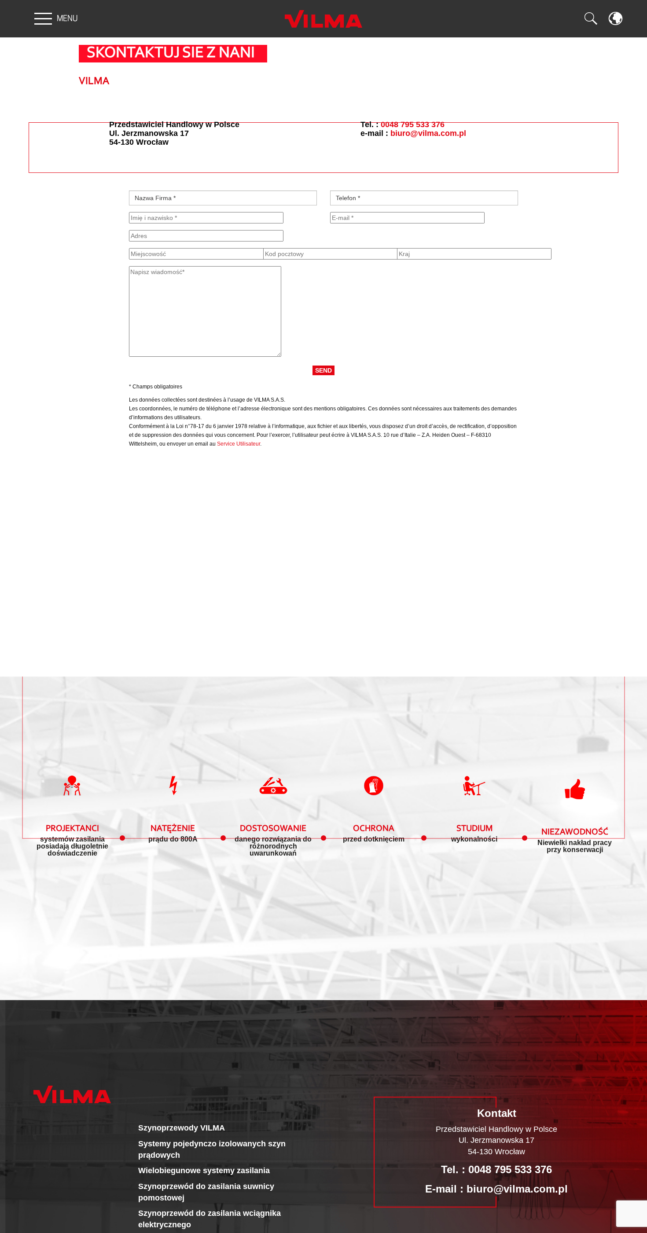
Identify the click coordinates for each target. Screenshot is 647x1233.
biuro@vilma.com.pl (428, 133)
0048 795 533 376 (413, 124)
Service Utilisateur (238, 444)
